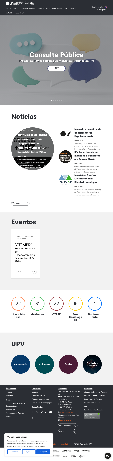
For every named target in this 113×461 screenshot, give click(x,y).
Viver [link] (16, 8)
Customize (14, 452)
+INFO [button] (56, 68)
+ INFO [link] (18, 271)
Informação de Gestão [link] (93, 399)
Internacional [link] (57, 8)
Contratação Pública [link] (92, 403)
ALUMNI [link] (9, 13)
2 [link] (51, 100)
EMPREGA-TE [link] (70, 8)
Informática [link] (10, 410)
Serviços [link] (9, 400)
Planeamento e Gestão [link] (15, 413)
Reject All (29, 452)
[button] (33, 412)
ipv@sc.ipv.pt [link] (65, 420)
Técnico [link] (8, 417)
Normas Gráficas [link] (38, 396)
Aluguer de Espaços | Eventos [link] (95, 392)
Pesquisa (102, 9)
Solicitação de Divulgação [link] (42, 403)
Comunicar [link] (36, 389)
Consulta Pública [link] (56, 55)
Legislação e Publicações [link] (94, 410)
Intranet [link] (9, 392)
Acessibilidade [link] (66, 444)
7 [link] (61, 100)
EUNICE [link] (41, 8)
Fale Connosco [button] (65, 426)
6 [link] (59, 100)
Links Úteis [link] (88, 389)
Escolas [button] (68, 364)
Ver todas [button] (16, 203)
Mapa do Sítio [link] (20, 13)
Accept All (43, 452)
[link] (15, 5)
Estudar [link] (9, 8)
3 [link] (53, 100)
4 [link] (55, 100)
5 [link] (57, 100)
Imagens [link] (35, 392)
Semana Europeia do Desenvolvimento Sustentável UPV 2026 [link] (25, 255)
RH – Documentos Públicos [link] (94, 396)
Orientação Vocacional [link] (41, 399)
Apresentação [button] (20, 364)
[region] (28, 445)
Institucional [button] (44, 364)
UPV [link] (48, 8)
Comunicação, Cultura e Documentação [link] (15, 405)
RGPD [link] (86, 406)
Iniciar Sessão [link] (97, 7)
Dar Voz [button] (62, 432)
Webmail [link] (9, 396)
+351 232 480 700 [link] (67, 412)
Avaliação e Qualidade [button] (92, 364)
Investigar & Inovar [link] (28, 8)
